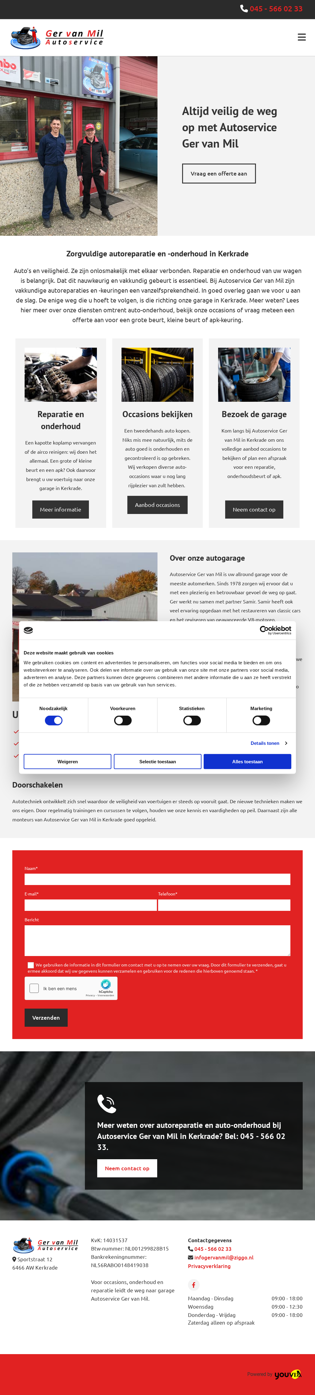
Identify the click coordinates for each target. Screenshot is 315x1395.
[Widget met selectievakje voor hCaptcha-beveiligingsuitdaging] (71, 988)
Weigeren (68, 761)
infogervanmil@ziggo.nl (223, 1257)
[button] (219, 174)
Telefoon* (167, 893)
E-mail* (32, 893)
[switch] (123, 720)
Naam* (31, 868)
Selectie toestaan (157, 761)
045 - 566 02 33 (276, 8)
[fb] (193, 1285)
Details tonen (265, 743)
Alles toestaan (247, 761)
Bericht (32, 919)
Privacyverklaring (209, 1266)
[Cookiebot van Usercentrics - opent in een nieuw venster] (264, 630)
